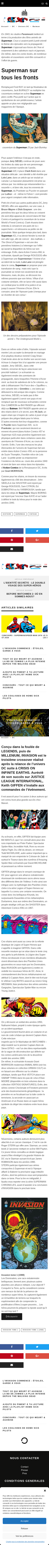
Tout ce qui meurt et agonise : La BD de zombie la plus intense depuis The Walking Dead (24, 661)
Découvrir (12, 1316)
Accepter (25, 1521)
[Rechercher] (47, 3)
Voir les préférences (24, 1536)
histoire (7, 514)
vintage (33, 514)
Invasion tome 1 (10, 1330)
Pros (24, 1473)
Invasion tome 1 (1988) (33, 1330)
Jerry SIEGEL (16, 161)
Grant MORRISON (14, 471)
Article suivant (24, 590)
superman (20, 514)
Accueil (5, 26)
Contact (24, 1467)
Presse (24, 1470)
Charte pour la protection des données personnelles (25, 1542)
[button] (45, 1490)
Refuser (24, 1528)
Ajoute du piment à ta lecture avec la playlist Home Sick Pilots (23, 674)
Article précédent (24, 579)
